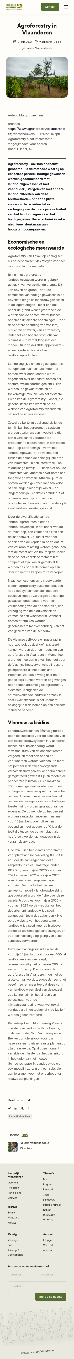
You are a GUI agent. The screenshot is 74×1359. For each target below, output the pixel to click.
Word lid (48, 1245)
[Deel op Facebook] (28, 1108)
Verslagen (13, 1240)
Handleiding (15, 1192)
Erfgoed (47, 1184)
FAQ (10, 1245)
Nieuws (12, 1222)
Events (11, 1212)
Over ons (13, 1182)
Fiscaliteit (48, 1189)
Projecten (13, 1187)
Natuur (47, 1209)
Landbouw (49, 1199)
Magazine (13, 1217)
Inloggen (48, 1240)
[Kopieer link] (9, 1108)
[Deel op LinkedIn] (16, 1108)
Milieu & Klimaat (52, 1204)
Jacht (46, 1194)
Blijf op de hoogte (50, 1296)
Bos (25, 1135)
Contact (50, 6)
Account (47, 1250)
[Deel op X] (22, 1108)
